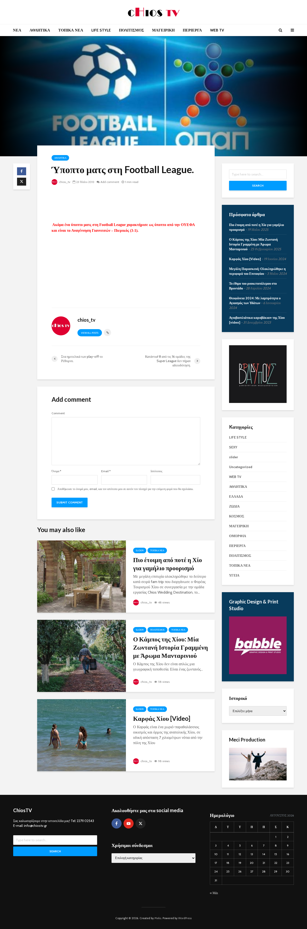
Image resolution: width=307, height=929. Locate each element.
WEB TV (217, 30)
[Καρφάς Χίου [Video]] (81, 735)
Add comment (109, 182)
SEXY (233, 447)
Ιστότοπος (156, 471)
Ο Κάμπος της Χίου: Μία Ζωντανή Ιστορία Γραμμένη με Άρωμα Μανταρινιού (170, 647)
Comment (58, 413)
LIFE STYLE (101, 30)
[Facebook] (117, 823)
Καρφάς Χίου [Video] (161, 718)
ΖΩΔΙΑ (234, 506)
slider (140, 550)
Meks (157, 918)
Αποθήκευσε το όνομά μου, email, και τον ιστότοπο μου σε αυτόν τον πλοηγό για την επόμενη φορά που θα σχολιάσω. (125, 489)
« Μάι (214, 893)
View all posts (89, 332)
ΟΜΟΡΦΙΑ (237, 536)
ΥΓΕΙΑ (234, 575)
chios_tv (64, 182)
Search (258, 185)
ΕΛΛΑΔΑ (236, 496)
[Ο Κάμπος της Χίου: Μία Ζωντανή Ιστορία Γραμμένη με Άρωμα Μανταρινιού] (81, 655)
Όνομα (56, 471)
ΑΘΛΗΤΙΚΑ (40, 30)
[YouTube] (129, 823)
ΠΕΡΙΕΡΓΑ (192, 30)
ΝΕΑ (17, 30)
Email (106, 471)
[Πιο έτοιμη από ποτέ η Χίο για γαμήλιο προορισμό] (81, 576)
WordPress (185, 918)
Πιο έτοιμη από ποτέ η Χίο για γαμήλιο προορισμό (167, 564)
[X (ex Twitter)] (141, 823)
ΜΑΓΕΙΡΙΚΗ (163, 30)
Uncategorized (240, 467)
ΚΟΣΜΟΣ (236, 516)
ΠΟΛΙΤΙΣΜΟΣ (131, 30)
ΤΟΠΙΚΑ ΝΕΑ (70, 30)
